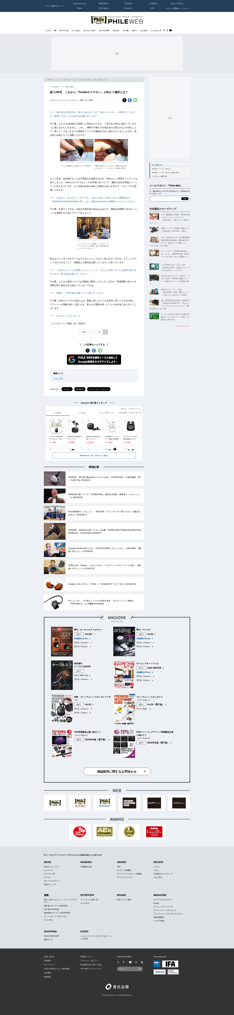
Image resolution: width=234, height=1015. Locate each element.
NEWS (47, 862)
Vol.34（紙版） (142, 708)
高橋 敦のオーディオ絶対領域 (55, 905)
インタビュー (57, 80)
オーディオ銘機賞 (124, 870)
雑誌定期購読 (159, 917)
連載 (46, 895)
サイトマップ (49, 964)
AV (55, 30)
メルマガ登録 (159, 920)
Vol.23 (88, 704)
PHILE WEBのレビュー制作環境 (56, 968)
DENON (128, 3)
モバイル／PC (49, 873)
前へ (85, 332)
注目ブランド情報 (124, 899)
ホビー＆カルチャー (52, 880)
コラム (156, 870)
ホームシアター (90, 30)
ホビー (134, 30)
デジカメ (116, 30)
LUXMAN (153, 3)
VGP (119, 866)
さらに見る (158, 877)
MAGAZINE (117, 617)
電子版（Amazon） (81, 642)
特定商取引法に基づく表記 (91, 964)
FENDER (79, 389)
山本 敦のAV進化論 (51, 909)
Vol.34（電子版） (155, 704)
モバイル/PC (104, 30)
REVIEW (158, 862)
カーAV (126, 30)
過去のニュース (50, 884)
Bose (79, 8)
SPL (153, 8)
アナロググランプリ (125, 877)
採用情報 (47, 976)
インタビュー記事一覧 (159, 176)
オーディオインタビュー (98, 389)
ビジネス (143, 30)
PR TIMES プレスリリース (91, 968)
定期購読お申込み (81, 638)
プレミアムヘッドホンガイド (165, 910)
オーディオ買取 (177, 8)
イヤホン (67, 389)
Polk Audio (104, 8)
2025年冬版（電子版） (96, 739)
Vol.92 (150, 634)
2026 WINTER (154, 667)
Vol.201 (88, 634)
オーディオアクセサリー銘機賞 (129, 873)
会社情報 (47, 972)
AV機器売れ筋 (86, 866)
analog (156, 903)
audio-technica (80, 3)
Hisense (128, 8)
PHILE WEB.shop (81, 675)
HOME (49, 80)
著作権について (86, 956)
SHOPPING (50, 931)
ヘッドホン (76, 30)
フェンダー (58, 378)
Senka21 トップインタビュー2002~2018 (165, 172)
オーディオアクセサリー (163, 899)
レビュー (157, 866)
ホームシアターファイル (163, 906)
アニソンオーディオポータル (55, 916)
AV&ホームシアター (52, 866)
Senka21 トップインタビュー (162, 169)
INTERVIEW (87, 895)
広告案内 (47, 960)
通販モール (48, 939)
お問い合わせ (49, 956)
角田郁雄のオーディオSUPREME (57, 912)
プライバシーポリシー (89, 960)
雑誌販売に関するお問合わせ (117, 771)
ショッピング (156, 30)
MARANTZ (104, 3)
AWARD (121, 862)
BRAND (121, 895)
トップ (48, 30)
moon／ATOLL (177, 3)
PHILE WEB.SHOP (51, 936)
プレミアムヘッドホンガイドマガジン (168, 913)
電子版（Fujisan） (81, 646)
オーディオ (64, 30)
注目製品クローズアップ (163, 209)
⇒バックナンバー (183, 326)
